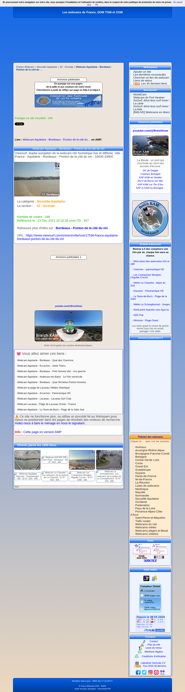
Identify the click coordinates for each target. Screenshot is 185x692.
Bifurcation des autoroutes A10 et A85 (150, 262)
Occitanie (141, 501)
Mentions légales (154, 651)
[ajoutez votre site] (150, 560)
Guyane (140, 472)
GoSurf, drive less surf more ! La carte (151, 102)
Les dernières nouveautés (149, 74)
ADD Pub (138, 315)
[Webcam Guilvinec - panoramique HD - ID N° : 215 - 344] (27, 459)
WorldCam (140, 94)
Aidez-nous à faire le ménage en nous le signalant (49, 423)
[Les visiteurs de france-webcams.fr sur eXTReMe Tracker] (154, 578)
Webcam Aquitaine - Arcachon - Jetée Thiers (41, 365)
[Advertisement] (92, 39)
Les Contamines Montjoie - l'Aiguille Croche (146, 276)
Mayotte (140, 492)
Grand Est (141, 466)
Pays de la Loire (145, 508)
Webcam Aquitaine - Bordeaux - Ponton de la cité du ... (58, 139)
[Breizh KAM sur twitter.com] (144, 672)
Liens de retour (142, 80)
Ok (96, 4)
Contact (154, 641)
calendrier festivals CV (153, 663)
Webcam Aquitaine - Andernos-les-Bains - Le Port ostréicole (49, 376)
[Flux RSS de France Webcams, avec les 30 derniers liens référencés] (136, 83)
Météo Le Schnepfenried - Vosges (152, 304)
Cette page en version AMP (42, 432)
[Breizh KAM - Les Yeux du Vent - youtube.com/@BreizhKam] (150, 146)
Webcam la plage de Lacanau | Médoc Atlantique (43, 387)
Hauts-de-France (145, 476)
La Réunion (142, 482)
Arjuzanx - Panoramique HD (148, 291)
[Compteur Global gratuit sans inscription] (150, 598)
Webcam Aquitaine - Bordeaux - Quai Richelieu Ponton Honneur (51, 382)
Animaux (140, 447)
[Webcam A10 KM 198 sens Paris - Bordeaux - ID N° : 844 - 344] (55, 459)
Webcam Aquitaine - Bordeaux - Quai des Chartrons (45, 360)
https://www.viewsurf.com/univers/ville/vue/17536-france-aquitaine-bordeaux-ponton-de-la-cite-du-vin (68, 237)
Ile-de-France (143, 479)
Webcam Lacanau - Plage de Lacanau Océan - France (46, 404)
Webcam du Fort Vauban (148, 97)
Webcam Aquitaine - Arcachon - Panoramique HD (44, 393)
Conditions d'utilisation (154, 656)
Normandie (142, 495)
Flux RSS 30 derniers (154, 666)
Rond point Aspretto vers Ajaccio (151, 309)
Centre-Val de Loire (147, 459)
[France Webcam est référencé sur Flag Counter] (150, 623)
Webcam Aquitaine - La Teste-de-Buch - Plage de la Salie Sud (50, 409)
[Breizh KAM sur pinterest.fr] (156, 672)
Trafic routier (143, 521)
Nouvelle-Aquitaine (147, 498)
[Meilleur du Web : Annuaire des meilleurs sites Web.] (141, 557)
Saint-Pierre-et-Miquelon (150, 517)
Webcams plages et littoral (151, 530)
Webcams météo (145, 527)
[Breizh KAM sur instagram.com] (150, 672)
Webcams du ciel (146, 524)
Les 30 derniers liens (154, 83)
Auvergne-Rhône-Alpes (150, 450)
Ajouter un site (142, 71)
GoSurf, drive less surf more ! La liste (151, 108)
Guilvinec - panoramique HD (149, 269)
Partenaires (142, 505)
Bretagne (141, 456)
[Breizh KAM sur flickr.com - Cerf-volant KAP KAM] (162, 672)
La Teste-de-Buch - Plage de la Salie (149, 297)
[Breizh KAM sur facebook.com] (138, 672)
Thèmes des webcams (150, 436)
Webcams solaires (146, 533)
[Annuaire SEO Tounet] (159, 557)
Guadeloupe (143, 469)
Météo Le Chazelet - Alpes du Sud (148, 284)
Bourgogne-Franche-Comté (152, 453)
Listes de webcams (147, 485)
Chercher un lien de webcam (151, 77)
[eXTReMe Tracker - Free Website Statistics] (146, 578)
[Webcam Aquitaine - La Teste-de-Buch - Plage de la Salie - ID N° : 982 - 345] (82, 459)
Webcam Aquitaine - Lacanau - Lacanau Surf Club (44, 398)
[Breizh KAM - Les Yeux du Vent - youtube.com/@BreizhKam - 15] (68, 327)
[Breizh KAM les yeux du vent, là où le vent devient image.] (150, 219)
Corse (139, 463)
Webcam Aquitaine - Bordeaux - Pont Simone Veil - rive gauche (51, 371)
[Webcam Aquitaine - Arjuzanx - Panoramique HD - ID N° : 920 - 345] (27, 476)
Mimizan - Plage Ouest (146, 320)
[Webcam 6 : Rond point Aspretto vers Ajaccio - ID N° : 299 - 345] (109, 459)
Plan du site (153, 644)
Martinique (141, 489)
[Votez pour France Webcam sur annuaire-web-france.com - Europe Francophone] (159, 545)
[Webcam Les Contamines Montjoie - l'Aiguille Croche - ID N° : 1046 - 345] (82, 476)
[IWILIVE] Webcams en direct (151, 112)
